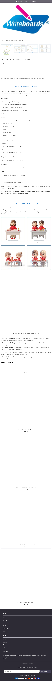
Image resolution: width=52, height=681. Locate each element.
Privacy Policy (6, 628)
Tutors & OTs (5, 647)
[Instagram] (6, 658)
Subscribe (44, 671)
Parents (4, 639)
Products (7, 40)
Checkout (33, 1)
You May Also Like (26, 372)
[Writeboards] (26, 19)
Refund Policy (6, 625)
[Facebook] (3, 658)
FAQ (3, 617)
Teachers (5, 642)
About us (5, 620)
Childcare (5, 644)
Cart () (26, 1)
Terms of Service (6, 631)
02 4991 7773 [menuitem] (19, 1)
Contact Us (5, 622)
